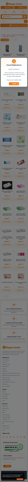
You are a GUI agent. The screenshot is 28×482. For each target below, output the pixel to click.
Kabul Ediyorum (20, 479)
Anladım (14, 83)
